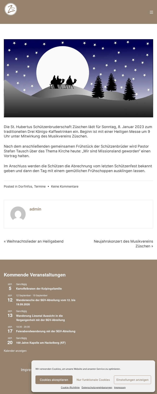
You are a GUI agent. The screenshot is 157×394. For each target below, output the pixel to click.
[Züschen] (11, 12)
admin (35, 209)
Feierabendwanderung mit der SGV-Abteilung (45, 331)
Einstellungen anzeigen (132, 380)
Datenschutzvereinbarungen (97, 387)
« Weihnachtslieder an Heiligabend (34, 241)
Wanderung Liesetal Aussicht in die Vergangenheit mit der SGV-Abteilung (40, 318)
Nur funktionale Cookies (93, 380)
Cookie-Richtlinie (70, 387)
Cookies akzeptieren (54, 380)
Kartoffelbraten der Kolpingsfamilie (39, 288)
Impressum (120, 387)
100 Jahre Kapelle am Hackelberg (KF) (41, 342)
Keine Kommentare (64, 186)
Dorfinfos (25, 186)
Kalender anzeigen (15, 351)
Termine (40, 186)
